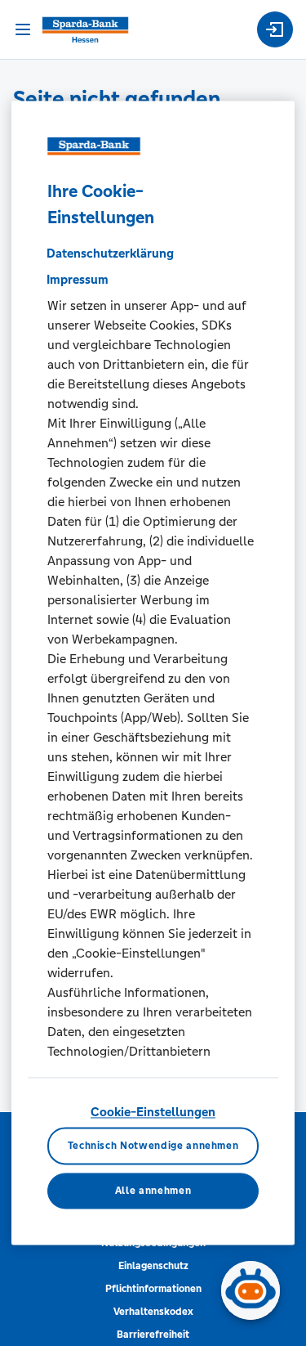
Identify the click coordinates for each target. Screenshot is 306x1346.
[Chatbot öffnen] (250, 1290)
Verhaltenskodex (153, 1311)
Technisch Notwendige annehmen (153, 1146)
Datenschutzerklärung (110, 253)
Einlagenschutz (153, 1265)
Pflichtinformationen (153, 1288)
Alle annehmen (153, 1190)
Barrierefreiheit (153, 1334)
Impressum (78, 279)
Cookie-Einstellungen (153, 1111)
